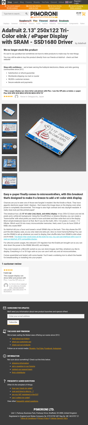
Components (73, 24)
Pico (35, 21)
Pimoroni (43, 21)
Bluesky (37, 2)
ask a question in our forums (23, 366)
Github (61, 2)
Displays (6, 24)
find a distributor (18, 372)
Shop (10, 2)
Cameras (14, 24)
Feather (45, 24)
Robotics (53, 24)
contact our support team (22, 369)
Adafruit (53, 21)
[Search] (27, 13)
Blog (22, 2)
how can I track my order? (22, 388)
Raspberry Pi (25, 21)
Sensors (31, 24)
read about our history (21, 339)
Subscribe (13, 322)
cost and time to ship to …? (23, 391)
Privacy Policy (43, 418)
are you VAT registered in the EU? (25, 394)
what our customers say (21, 342)
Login (76, 3)
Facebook (48, 348)
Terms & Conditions (28, 418)
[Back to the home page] (44, 15)
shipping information (20, 363)
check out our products (21, 345)
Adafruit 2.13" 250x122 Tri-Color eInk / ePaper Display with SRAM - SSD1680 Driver (15, 286)
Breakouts (64, 21)
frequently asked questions (27, 401)
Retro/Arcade (62, 24)
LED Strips (23, 24)
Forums (29, 2)
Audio (38, 24)
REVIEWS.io (8, 291)
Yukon (82, 24)
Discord (54, 2)
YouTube (45, 2)
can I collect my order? (21, 398)
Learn (16, 2)
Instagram (57, 348)
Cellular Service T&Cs (59, 418)
